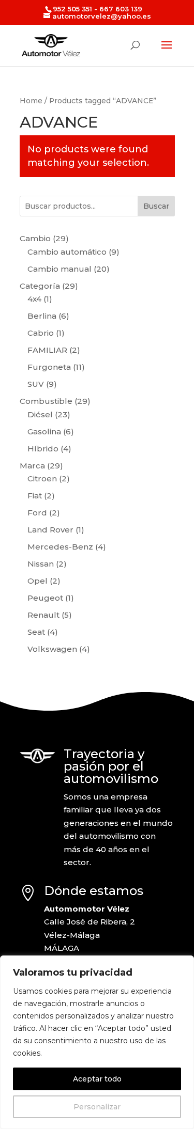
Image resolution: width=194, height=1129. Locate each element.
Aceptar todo (97, 1079)
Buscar (156, 206)
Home (31, 101)
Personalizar (97, 1106)
